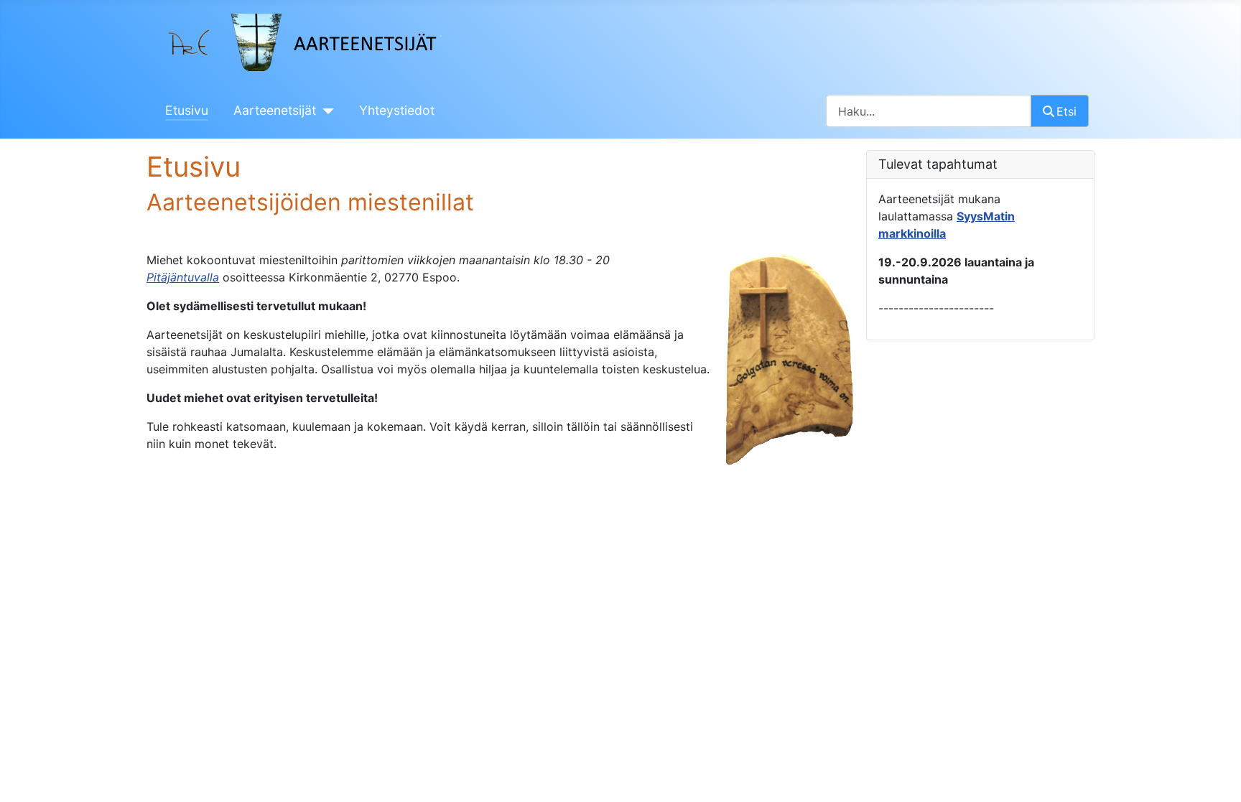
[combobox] (928, 111)
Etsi (1066, 111)
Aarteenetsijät (274, 110)
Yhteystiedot (396, 110)
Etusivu (186, 110)
